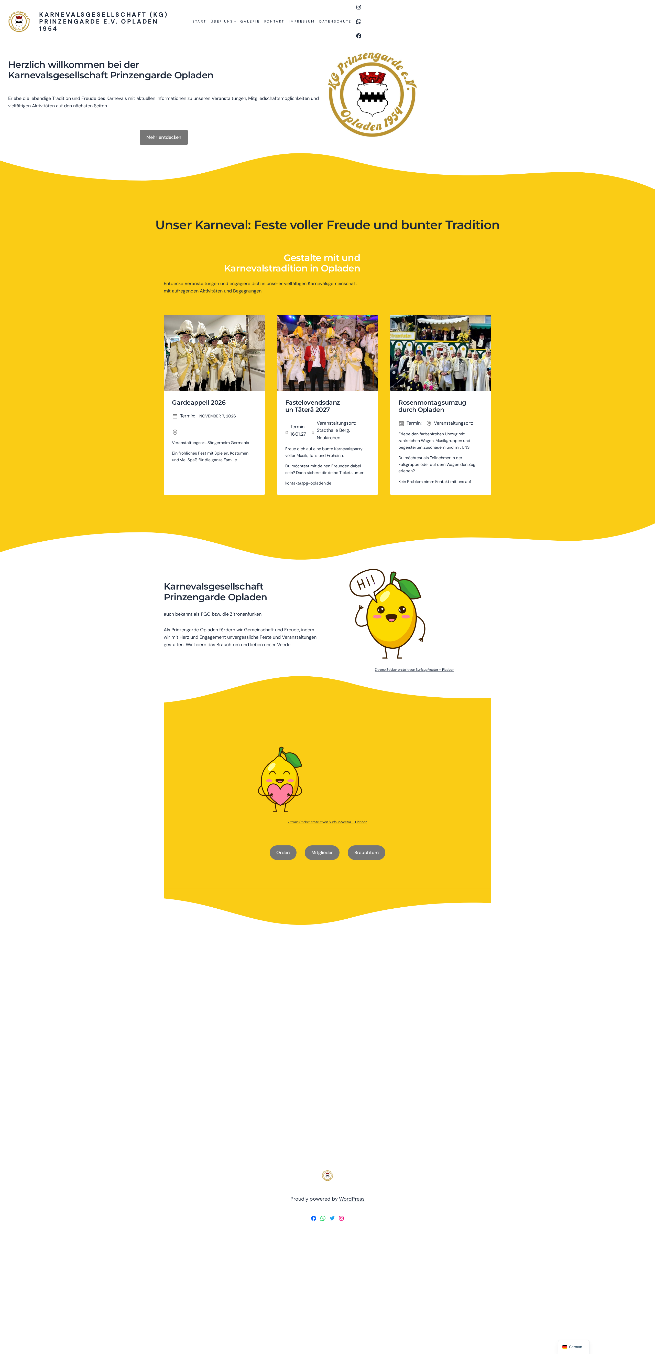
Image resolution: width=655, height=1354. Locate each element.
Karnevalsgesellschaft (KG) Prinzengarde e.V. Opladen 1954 (103, 22)
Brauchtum (366, 852)
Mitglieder (322, 852)
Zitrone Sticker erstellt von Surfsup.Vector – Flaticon (414, 669)
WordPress (352, 1198)
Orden (283, 852)
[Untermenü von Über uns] (235, 21)
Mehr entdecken (163, 137)
